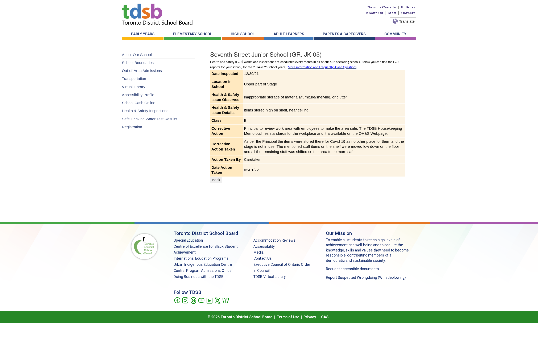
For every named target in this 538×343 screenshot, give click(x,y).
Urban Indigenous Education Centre (203, 264)
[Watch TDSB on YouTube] (201, 300)
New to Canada (381, 7)
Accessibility (264, 246)
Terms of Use (288, 317)
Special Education (188, 240)
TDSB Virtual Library (269, 277)
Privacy (309, 317)
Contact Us (262, 258)
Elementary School (192, 34)
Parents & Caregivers (344, 34)
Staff (392, 13)
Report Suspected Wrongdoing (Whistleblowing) (366, 277)
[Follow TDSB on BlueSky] (225, 300)
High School (243, 34)
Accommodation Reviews (274, 240)
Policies (408, 7)
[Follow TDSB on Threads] (193, 300)
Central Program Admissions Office (203, 270)
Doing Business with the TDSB (199, 277)
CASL (326, 317)
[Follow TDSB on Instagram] (185, 300)
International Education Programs (201, 258)
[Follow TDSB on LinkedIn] (209, 300)
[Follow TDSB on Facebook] (177, 300)
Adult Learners (289, 34)
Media (258, 252)
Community (395, 34)
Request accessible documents (352, 269)
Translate (407, 21)
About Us (374, 13)
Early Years (142, 34)
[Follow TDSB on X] (217, 300)
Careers (408, 13)
